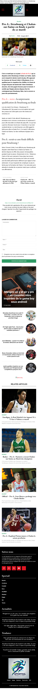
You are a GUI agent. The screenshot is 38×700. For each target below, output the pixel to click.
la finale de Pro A (26, 73)
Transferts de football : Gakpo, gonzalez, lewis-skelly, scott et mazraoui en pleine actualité (19, 650)
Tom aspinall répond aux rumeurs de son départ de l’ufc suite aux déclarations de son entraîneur (19, 638)
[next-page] (33, 269)
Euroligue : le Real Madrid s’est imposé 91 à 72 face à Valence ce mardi (19, 418)
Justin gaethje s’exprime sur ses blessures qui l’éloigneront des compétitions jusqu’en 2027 (13, 367)
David (12, 36)
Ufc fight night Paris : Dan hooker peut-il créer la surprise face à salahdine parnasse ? (13, 328)
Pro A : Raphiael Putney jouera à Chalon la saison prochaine (19, 537)
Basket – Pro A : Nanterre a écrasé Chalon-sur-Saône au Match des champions (19, 458)
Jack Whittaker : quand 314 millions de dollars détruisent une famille (13, 341)
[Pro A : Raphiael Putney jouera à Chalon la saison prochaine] (19, 520)
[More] (31, 65)
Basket (19, 21)
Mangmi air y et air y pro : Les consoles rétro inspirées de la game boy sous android (19, 296)
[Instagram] (9, 568)
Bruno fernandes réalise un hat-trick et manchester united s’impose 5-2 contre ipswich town (13, 354)
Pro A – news (8, 99)
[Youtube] (19, 568)
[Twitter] (14, 568)
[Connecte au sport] (19, 10)
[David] (19, 192)
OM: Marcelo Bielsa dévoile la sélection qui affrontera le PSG (10, 181)
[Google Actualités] (24, 568)
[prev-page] (29, 269)
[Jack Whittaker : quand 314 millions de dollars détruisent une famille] (31, 342)
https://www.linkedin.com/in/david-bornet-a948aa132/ (19, 203)
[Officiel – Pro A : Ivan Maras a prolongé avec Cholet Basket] (19, 480)
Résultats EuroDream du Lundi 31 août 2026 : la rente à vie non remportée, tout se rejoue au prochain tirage (13, 315)
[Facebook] (4, 568)
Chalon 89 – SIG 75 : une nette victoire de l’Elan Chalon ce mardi (28, 181)
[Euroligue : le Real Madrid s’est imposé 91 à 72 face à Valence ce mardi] (19, 401)
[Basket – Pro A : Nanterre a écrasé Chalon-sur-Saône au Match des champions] (19, 440)
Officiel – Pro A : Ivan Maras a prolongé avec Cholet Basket (19, 497)
